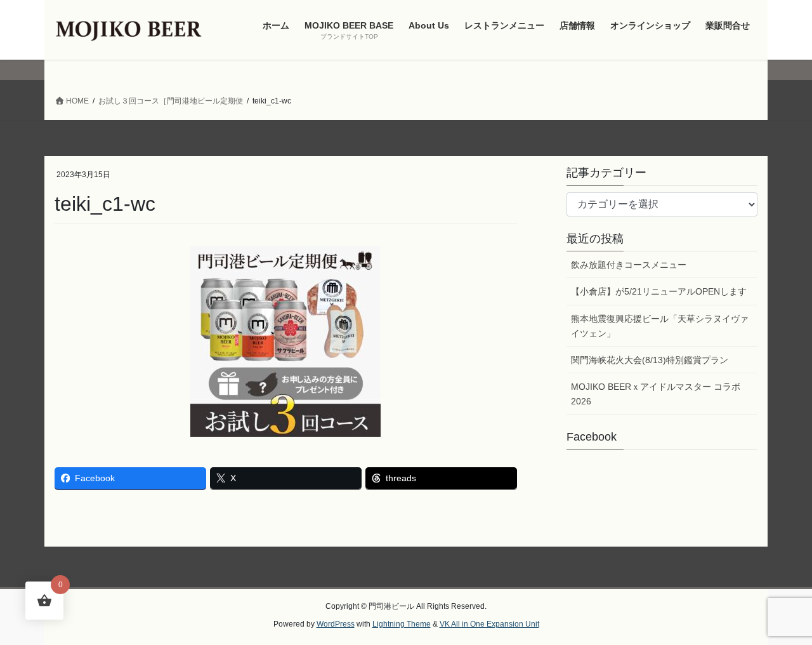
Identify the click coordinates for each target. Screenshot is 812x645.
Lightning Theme (401, 624)
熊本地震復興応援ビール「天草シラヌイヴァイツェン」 (660, 326)
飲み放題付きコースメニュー (628, 265)
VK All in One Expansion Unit (489, 624)
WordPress (336, 624)
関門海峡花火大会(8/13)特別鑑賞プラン (649, 360)
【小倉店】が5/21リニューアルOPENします (659, 291)
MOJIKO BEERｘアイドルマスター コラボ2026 (655, 394)
